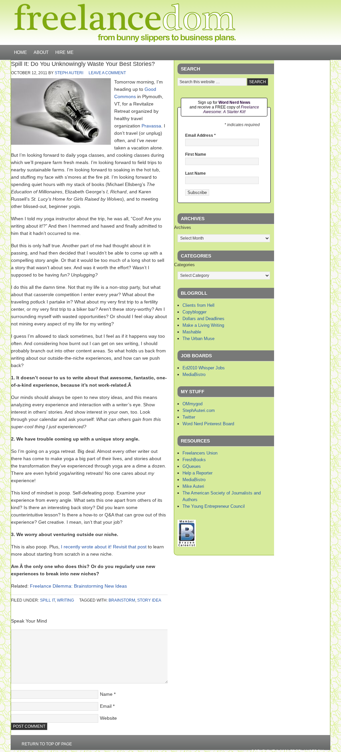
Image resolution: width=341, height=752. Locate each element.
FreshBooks (194, 459)
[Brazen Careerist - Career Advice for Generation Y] (186, 545)
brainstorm (122, 600)
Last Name (195, 173)
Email (106, 706)
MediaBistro (193, 374)
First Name (195, 154)
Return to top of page (47, 744)
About (41, 52)
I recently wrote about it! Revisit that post (104, 546)
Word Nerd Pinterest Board (208, 423)
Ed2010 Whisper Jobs (203, 367)
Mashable (191, 331)
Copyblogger (194, 311)
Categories (184, 264)
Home (20, 52)
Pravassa (151, 125)
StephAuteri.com (198, 410)
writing (65, 600)
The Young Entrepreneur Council (213, 506)
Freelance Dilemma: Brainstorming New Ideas (78, 586)
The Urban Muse (198, 338)
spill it (47, 600)
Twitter (188, 417)
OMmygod (192, 403)
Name (106, 694)
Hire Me (64, 52)
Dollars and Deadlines (203, 318)
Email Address (200, 135)
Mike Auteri (193, 486)
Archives (182, 227)
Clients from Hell (198, 305)
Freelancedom (125, 22)
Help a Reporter (197, 472)
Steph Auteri (69, 73)
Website (108, 718)
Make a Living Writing (203, 325)
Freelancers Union (199, 453)
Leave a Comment (107, 73)
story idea (149, 600)
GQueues (191, 466)
